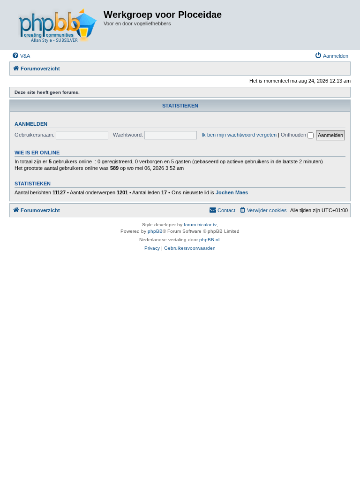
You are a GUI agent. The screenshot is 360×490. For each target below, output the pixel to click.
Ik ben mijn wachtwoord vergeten (239, 135)
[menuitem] (21, 55)
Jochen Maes (232, 192)
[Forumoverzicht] (58, 24)
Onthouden (294, 135)
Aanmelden (31, 124)
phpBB (155, 231)
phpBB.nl (209, 239)
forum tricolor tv (200, 224)
